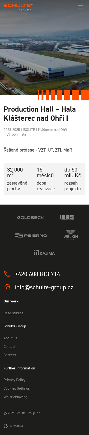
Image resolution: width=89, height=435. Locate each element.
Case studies (13, 313)
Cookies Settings (17, 388)
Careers (10, 354)
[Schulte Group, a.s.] (18, 7)
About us (10, 337)
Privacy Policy (14, 379)
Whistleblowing (15, 396)
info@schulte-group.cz (44, 287)
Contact (9, 346)
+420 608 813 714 (37, 274)
